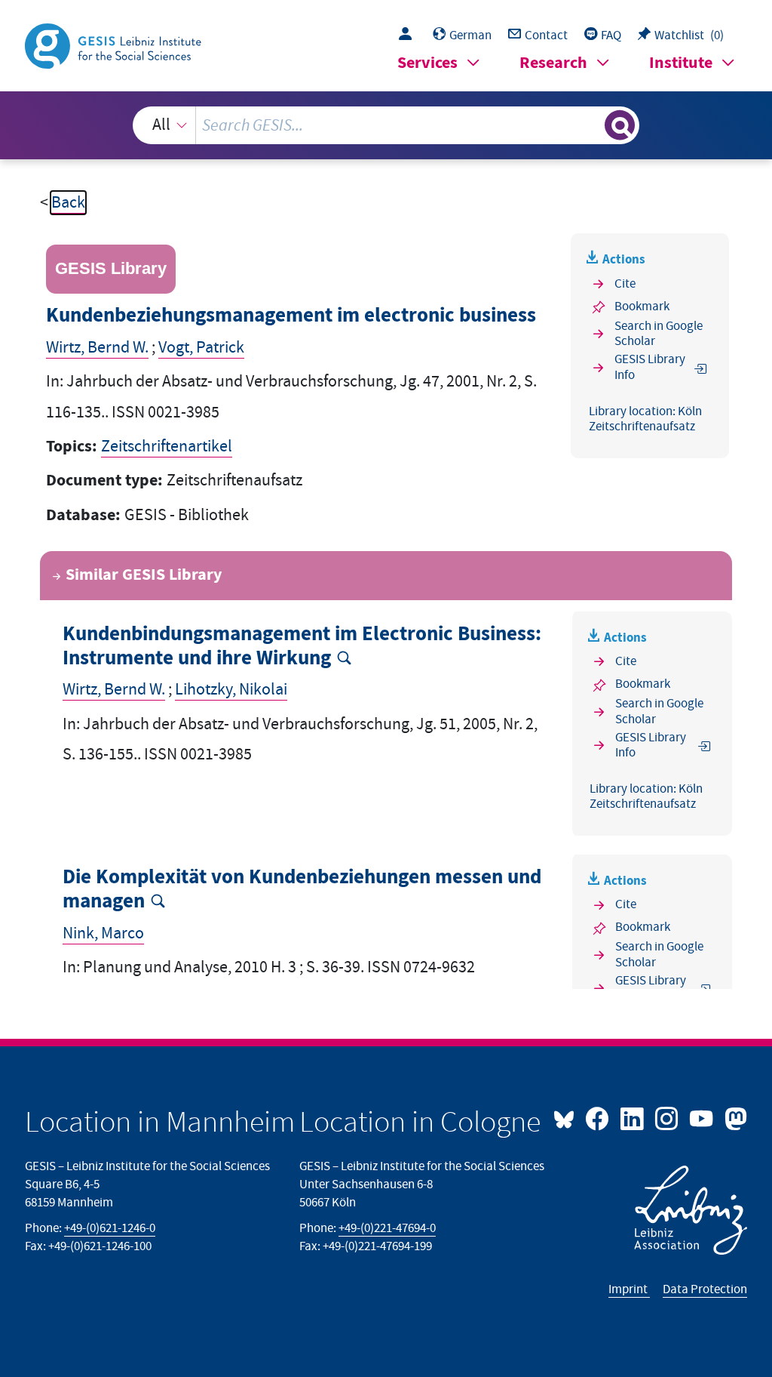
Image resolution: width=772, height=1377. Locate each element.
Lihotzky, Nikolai (231, 690)
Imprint (629, 1289)
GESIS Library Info (649, 367)
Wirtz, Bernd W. (97, 348)
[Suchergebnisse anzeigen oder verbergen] (619, 125)
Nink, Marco (103, 933)
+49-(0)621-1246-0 (109, 1228)
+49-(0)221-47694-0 (387, 1228)
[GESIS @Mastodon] (733, 1117)
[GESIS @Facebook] (598, 1117)
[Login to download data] (409, 35)
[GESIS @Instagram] (668, 1117)
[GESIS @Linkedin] (633, 1117)
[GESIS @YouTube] (702, 1117)
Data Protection (705, 1289)
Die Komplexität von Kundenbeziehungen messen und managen (302, 890)
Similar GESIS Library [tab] (144, 575)
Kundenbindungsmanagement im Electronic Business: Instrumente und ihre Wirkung (302, 647)
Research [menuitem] (553, 63)
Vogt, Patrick (201, 348)
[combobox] (386, 125)
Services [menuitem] (427, 63)
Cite (625, 284)
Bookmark (641, 306)
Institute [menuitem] (680, 63)
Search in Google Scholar (658, 334)
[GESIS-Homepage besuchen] (114, 45)
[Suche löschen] (591, 125)
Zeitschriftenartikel (166, 446)
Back (68, 203)
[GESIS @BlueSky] (567, 1117)
